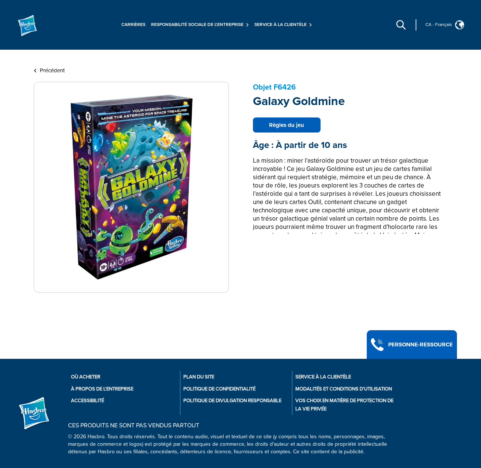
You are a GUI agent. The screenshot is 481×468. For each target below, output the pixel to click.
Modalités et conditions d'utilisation (343, 389)
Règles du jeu (286, 125)
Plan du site (198, 377)
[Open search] (401, 24)
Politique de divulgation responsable (232, 401)
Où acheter (85, 377)
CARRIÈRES (133, 24)
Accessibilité (87, 401)
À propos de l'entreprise (102, 389)
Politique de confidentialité (219, 389)
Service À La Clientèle (323, 377)
